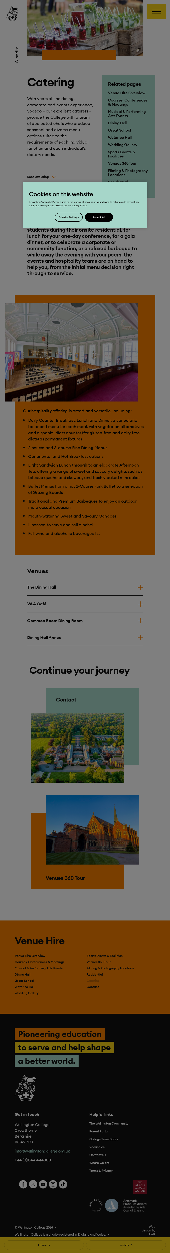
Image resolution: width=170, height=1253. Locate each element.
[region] (85, 205)
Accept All (99, 216)
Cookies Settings (69, 216)
